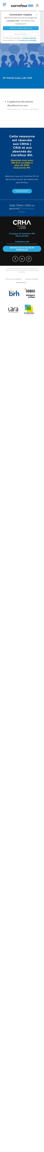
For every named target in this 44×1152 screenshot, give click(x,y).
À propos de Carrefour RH (22, 233)
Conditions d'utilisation (31, 279)
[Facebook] (15, 259)
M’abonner (22, 191)
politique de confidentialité (28, 41)
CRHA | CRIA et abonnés (21, 29)
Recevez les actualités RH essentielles (22, 249)
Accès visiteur (21, 35)
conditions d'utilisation (29, 39)
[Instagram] (29, 259)
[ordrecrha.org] (22, 224)
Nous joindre (22, 236)
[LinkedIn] (22, 259)
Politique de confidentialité (13, 279)
